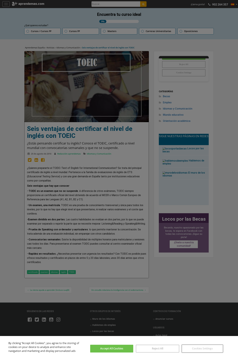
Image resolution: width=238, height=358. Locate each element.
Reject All (157, 348)
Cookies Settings (202, 348)
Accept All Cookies (111, 348)
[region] (119, 347)
